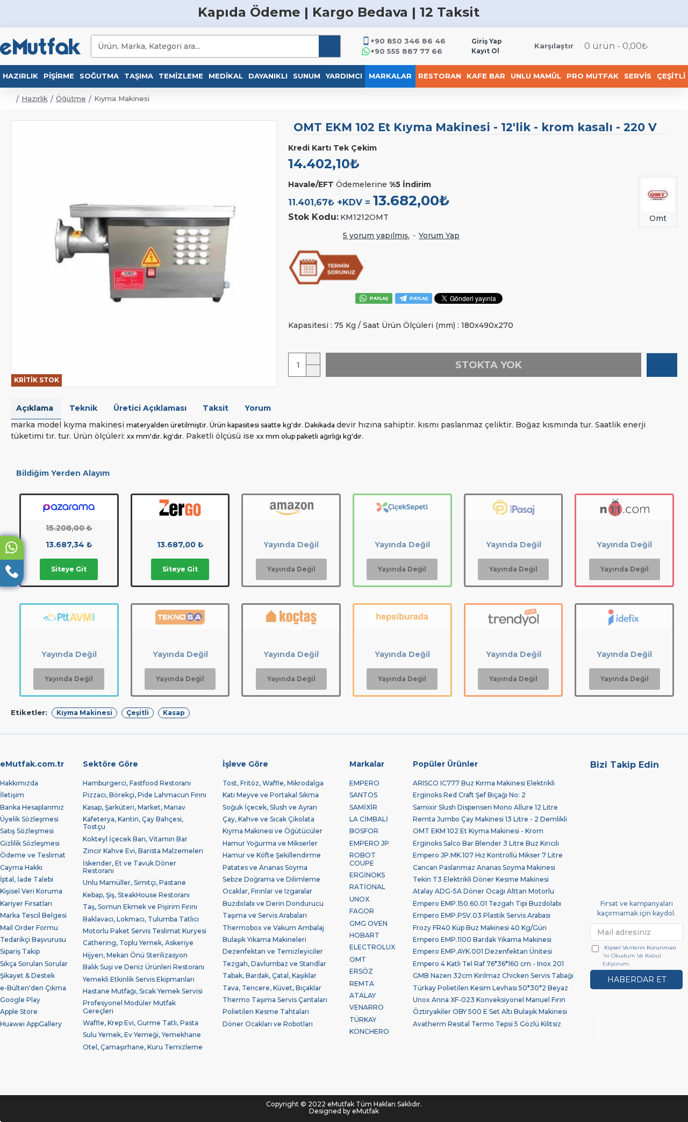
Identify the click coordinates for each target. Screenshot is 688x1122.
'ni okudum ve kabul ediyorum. (639, 955)
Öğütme (71, 98)
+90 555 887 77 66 (406, 51)
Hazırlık (35, 98)
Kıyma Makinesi (84, 713)
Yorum (258, 408)
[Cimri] (649, 801)
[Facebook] (675, 785)
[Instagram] (623, 785)
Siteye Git (69, 569)
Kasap (174, 713)
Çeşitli (137, 713)
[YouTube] (649, 785)
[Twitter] (598, 785)
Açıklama (34, 408)
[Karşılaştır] (662, 365)
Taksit (215, 408)
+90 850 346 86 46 (408, 41)
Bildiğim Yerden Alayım (63, 473)
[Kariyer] (623, 801)
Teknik (83, 408)
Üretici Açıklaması (150, 408)
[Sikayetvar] (675, 801)
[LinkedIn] (598, 801)
